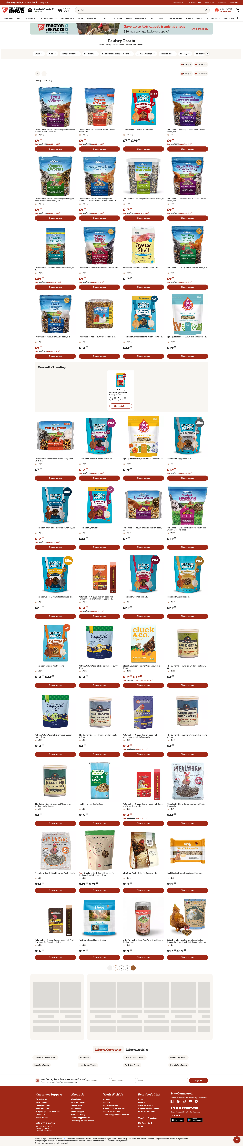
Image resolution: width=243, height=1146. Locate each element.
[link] (101, 45)
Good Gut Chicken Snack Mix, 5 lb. (187, 337)
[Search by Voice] (206, 10)
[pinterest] (178, 1101)
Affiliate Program (110, 1105)
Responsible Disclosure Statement (141, 1138)
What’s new (209, 3)
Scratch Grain (91, 804)
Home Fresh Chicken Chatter (92, 940)
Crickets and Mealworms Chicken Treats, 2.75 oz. (53, 805)
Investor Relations (78, 1102)
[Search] (78, 10)
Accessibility (122, 1138)
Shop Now (44, 3)
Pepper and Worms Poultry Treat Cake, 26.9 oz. (54, 460)
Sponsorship (108, 1102)
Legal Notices (111, 1138)
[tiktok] (196, 1101)
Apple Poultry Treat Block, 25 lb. (97, 337)
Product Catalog (78, 1115)
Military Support (78, 1111)
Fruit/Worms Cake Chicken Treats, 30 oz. (142, 529)
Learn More (175, 1115)
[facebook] (172, 1101)
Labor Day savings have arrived (21, 2)
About (140, 1099)
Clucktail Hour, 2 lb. (135, 597)
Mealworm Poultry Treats (138, 130)
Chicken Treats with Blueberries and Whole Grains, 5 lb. (140, 736)
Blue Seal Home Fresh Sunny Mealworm (185, 873)
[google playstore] (195, 1120)
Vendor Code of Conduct (81, 1140)
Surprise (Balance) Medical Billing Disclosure (172, 1138)
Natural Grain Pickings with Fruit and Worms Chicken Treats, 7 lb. (55, 131)
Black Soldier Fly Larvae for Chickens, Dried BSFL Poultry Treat (96, 874)
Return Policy (41, 1102)
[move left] (40, 389)
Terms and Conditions (75, 1138)
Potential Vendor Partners (114, 1108)
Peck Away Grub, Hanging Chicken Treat (143, 941)
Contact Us (40, 1115)
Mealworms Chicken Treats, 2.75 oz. (98, 736)
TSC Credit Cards (194, 3)
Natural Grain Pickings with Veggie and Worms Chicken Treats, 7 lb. (54, 200)
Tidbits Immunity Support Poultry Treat (53, 736)
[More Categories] (237, 18)
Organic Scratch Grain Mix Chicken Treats (141, 667)
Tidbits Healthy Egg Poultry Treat (98, 667)
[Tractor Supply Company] (13, 10)
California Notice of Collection (103, 1140)
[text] (137, 45)
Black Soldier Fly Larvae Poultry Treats (55, 873)
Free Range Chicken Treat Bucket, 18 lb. (143, 200)
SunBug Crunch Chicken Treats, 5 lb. (187, 268)
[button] (49, 2)
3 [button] (127, 968)
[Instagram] (184, 1101)
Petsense (222, 3)
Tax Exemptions (42, 1108)
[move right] (202, 389)
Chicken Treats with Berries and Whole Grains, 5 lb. (143, 805)
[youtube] (190, 1101)
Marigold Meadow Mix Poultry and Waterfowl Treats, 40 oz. (186, 529)
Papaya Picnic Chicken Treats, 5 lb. (98, 268)
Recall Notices (42, 1118)
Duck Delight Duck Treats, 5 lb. (52, 337)
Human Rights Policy (63, 1140)
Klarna (140, 1126)
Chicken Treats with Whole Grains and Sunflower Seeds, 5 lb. (55, 941)
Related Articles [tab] (137, 1049)
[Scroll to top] (236, 1139)
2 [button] (121, 968)
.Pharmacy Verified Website (82, 1121)
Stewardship (76, 1105)
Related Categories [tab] (108, 1049)
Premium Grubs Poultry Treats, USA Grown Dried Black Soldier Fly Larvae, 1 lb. (187, 941)
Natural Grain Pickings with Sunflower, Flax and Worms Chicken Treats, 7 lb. (98, 200)
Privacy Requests (122, 1140)
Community (76, 1108)
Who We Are (76, 1099)
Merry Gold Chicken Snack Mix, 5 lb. (143, 459)
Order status (179, 3)
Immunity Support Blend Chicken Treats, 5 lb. (186, 131)
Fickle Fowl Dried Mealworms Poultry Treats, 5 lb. (186, 805)
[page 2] (133, 968)
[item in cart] (238, 10)
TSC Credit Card (145, 1123)
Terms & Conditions (146, 1111)
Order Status (41, 1099)
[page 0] (110, 968)
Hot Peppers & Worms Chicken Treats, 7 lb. (97, 131)
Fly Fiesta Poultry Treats (49, 666)
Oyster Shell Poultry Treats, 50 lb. (141, 268)
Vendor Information (111, 1111)
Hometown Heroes (146, 1105)
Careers (106, 1099)
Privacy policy (40, 1138)
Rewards (141, 1102)
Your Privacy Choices (54, 1138)
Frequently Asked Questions (48, 1111)
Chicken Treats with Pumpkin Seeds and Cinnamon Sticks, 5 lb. (96, 598)
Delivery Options (43, 1105)
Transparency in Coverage (44, 1140)
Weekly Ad (234, 3)
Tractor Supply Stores (80, 1118)
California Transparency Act (94, 1138)
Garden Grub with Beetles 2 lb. (96, 459)
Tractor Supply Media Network (116, 1115)
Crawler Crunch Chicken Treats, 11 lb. (54, 269)
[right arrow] (207, 53)
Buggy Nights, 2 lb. (179, 459)
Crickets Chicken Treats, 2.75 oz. (186, 667)
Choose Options (121, 406)
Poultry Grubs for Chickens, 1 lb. (140, 873)
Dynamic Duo (89, 528)
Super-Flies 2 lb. (178, 597)
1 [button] (115, 968)
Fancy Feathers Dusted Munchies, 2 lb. (55, 528)
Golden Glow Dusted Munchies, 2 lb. (54, 597)
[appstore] (177, 1120)
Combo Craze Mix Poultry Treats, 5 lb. (143, 337)
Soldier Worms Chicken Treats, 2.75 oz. (187, 736)
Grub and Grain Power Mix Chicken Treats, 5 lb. (186, 200)
